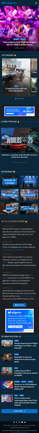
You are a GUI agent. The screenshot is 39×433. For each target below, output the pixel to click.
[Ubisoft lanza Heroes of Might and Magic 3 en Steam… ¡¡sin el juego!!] (7, 343)
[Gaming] (10, 195)
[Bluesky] (25, 422)
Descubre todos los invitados (13, 250)
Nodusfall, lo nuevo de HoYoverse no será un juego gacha (24, 359)
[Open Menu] (36, 3)
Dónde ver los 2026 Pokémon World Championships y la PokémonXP (25, 386)
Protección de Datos (29, 425)
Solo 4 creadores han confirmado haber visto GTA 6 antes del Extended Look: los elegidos (25, 401)
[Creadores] (29, 195)
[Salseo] (10, 208)
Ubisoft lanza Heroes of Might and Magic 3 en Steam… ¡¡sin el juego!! (25, 345)
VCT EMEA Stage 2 (27, 296)
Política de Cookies (16, 425)
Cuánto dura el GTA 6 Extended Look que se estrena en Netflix (26, 373)
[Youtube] (22, 422)
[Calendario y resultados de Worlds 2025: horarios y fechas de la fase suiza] (19, 140)
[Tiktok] (14, 422)
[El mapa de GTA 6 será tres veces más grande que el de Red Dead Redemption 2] (16, 77)
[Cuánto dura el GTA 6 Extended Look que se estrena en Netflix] (7, 371)
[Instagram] (19, 422)
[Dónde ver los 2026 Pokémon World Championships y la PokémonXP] (7, 384)
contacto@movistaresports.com (19, 427)
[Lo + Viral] (29, 208)
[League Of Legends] (10, 181)
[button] (2, 25)
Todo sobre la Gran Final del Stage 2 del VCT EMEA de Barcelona (19, 43)
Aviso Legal (7, 425)
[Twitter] (17, 422)
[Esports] (29, 181)
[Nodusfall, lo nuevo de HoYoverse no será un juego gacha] (7, 357)
